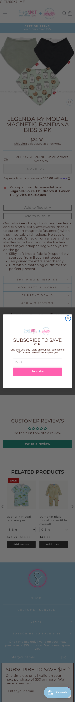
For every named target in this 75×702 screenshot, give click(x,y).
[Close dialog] (68, 318)
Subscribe (37, 371)
